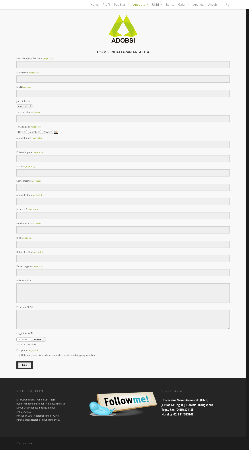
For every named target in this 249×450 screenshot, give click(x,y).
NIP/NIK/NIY (27, 72)
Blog (23, 237)
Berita (170, 5)
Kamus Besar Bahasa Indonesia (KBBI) (35, 407)
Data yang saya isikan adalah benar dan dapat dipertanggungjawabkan (58, 355)
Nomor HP (27, 209)
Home (94, 5)
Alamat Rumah (29, 138)
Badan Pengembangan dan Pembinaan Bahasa (40, 403)
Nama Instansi (28, 180)
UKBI (155, 5)
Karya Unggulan (29, 266)
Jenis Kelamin (23, 101)
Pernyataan (27, 350)
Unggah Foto (23, 333)
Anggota (139, 5)
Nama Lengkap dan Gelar (34, 58)
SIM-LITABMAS (23, 411)
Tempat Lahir (28, 112)
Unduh (212, 5)
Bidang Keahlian (29, 252)
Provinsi (25, 166)
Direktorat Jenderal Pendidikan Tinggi (35, 399)
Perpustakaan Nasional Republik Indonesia (38, 419)
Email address (28, 223)
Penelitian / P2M (24, 307)
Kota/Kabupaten (29, 152)
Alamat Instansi (29, 195)
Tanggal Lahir (28, 126)
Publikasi (120, 5)
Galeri (182, 5)
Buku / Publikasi (24, 280)
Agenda (198, 5)
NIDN (24, 86)
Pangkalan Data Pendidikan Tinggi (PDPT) (37, 415)
